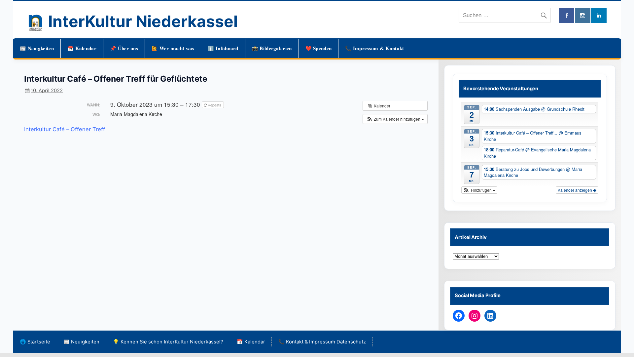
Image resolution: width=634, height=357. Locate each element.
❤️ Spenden (318, 48)
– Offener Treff (85, 129)
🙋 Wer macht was (173, 48)
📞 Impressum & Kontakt (374, 48)
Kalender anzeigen (575, 190)
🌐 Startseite (35, 342)
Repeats (214, 104)
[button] (395, 119)
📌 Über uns (124, 48)
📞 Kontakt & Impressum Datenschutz (322, 342)
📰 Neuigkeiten (37, 48)
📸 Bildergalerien (272, 48)
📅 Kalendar (81, 48)
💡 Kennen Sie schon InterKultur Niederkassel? (168, 342)
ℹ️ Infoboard (223, 48)
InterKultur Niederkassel (143, 21)
